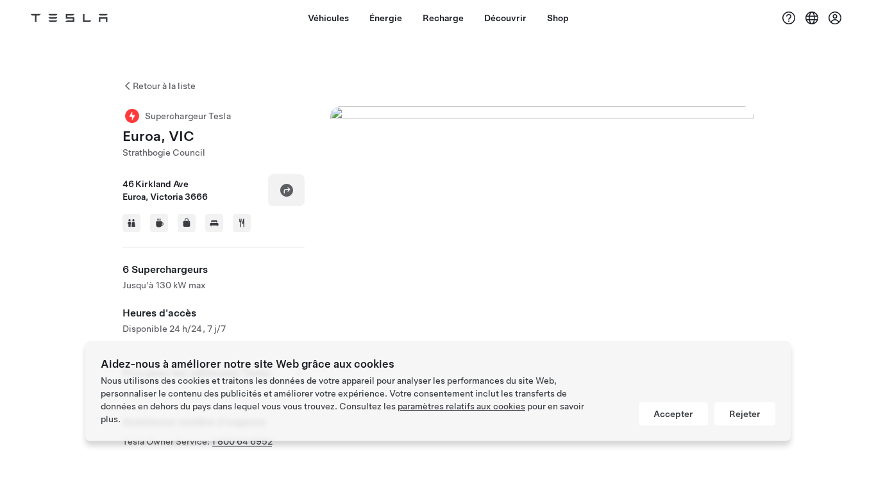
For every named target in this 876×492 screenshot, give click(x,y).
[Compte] (835, 18)
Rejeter (745, 414)
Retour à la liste (164, 86)
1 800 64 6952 (242, 441)
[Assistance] (789, 18)
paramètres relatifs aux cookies (461, 406)
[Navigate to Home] (69, 18)
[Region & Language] (812, 18)
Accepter (673, 414)
